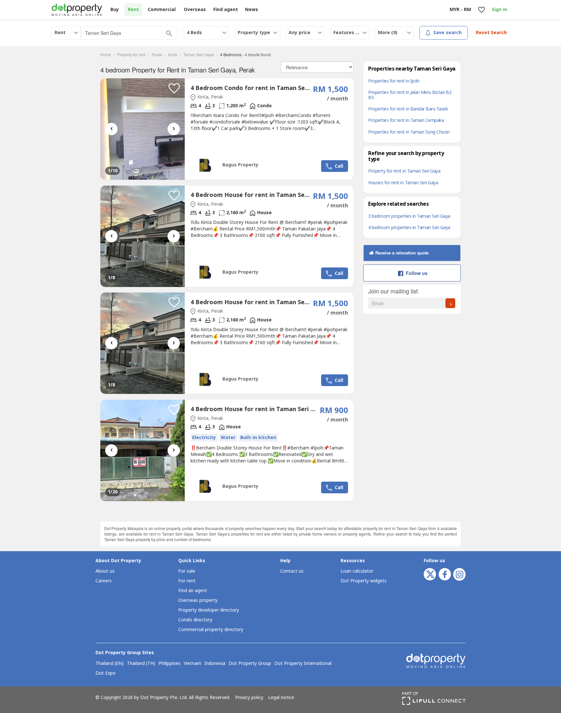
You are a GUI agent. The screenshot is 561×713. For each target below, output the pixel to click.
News (251, 9)
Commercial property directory (210, 629)
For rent (186, 580)
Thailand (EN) (109, 663)
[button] (174, 88)
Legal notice (281, 697)
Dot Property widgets (364, 580)
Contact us (292, 571)
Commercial (162, 9)
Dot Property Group (250, 663)
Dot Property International (302, 663)
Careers (103, 580)
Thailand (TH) (141, 663)
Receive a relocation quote (401, 253)
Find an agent (192, 590)
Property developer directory (208, 610)
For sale (186, 571)
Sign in (499, 9)
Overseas (195, 9)
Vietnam (192, 663)
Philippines (169, 663)
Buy (114, 9)
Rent (133, 9)
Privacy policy (249, 697)
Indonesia (215, 663)
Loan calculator (357, 571)
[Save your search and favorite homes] (481, 10)
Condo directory (195, 619)
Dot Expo (105, 673)
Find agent (225, 9)
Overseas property (198, 600)
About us (105, 571)
